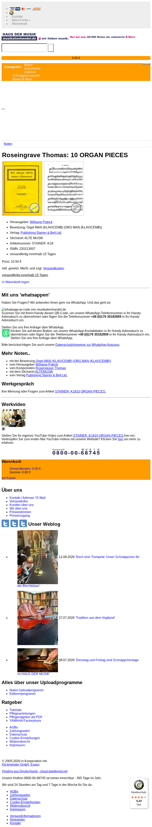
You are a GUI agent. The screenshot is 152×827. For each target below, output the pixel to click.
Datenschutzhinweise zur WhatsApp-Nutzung (87, 344)
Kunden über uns (22, 505)
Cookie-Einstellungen (25, 738)
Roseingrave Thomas (51, 368)
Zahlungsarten (20, 731)
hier (120, 439)
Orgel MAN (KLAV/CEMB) (73, 361)
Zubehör (30, 72)
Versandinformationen (25, 816)
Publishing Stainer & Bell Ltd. (41, 232)
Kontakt (15, 823)
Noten (8, 143)
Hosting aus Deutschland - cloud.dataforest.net (34, 771)
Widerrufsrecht (20, 741)
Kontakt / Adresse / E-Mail (28, 497)
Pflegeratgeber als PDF (26, 717)
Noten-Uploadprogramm (27, 690)
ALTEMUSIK (44, 371)
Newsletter (17, 819)
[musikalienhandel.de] (35, 36)
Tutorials (16, 710)
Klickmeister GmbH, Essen (21, 764)
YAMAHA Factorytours (25, 720)
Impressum (17, 745)
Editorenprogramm (23, 693)
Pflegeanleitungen (22, 713)
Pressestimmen (20, 512)
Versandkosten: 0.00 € (25, 468)
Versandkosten (53, 268)
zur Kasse (9, 478)
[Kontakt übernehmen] (6, 333)
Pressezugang (20, 515)
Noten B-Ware (22, 79)
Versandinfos (19, 501)
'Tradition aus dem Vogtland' (95, 618)
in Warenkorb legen (15, 282)
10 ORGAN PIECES (80, 391)
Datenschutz (18, 734)
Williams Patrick (41, 222)
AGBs (14, 727)
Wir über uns (18, 508)
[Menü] (145, 780)
